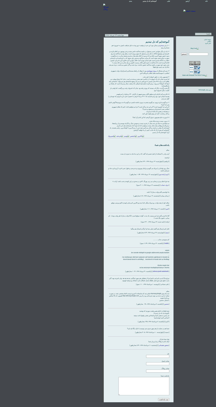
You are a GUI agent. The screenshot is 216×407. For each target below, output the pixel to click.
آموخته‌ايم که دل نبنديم (157, 41)
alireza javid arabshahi (160, 271)
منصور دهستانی (163, 345)
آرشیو (187, 1)
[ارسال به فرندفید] (119, 136)
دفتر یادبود (208, 43)
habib (166, 243)
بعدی (130, 1)
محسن (166, 304)
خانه (206, 1)
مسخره (161, 45)
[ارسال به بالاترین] (141, 136)
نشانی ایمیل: (165, 361)
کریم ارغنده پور (163, 174)
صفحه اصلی (207, 39)
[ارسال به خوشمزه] (133, 136)
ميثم (167, 232)
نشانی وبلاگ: (165, 368)
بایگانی (209, 41)
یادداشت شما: (165, 376)
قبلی (168, 1)
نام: (168, 354)
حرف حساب (164, 185)
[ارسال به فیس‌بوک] (112, 136)
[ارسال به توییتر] (126, 136)
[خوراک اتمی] (195, 48)
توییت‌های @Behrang (205, 90)
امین (167, 209)
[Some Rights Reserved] (194, 64)
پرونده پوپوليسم (151, 71)
